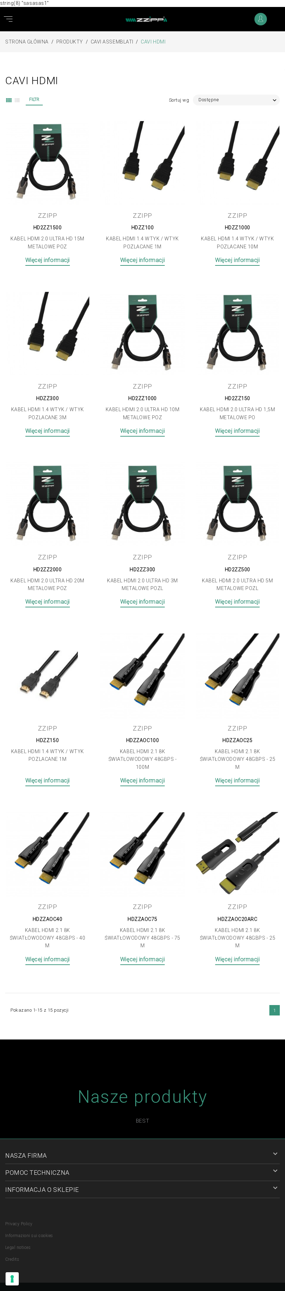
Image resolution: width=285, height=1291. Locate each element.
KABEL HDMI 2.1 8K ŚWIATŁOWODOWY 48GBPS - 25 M (238, 759)
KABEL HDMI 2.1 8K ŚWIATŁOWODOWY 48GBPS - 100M (142, 759)
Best (142, 1121)
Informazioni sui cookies (29, 1235)
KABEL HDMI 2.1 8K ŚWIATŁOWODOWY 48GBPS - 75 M (142, 938)
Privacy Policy (19, 1223)
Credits (12, 1259)
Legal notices (18, 1247)
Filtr (34, 99)
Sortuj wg (179, 100)
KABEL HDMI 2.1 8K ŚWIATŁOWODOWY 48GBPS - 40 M (48, 938)
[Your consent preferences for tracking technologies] (12, 1278)
